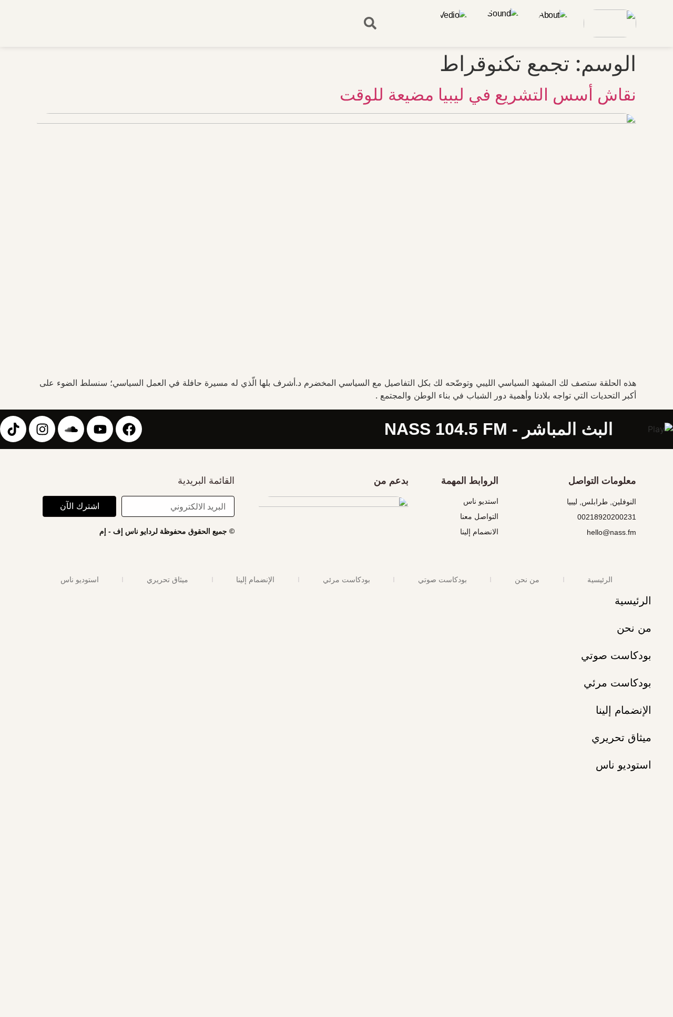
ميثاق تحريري (167, 579)
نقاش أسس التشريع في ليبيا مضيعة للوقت (488, 94)
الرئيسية (600, 579)
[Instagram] (42, 429)
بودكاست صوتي (442, 579)
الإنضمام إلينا (255, 579)
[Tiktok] (13, 429)
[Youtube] (100, 429)
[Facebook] (129, 429)
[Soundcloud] (71, 429)
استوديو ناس (79, 579)
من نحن (527, 579)
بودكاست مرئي (346, 579)
